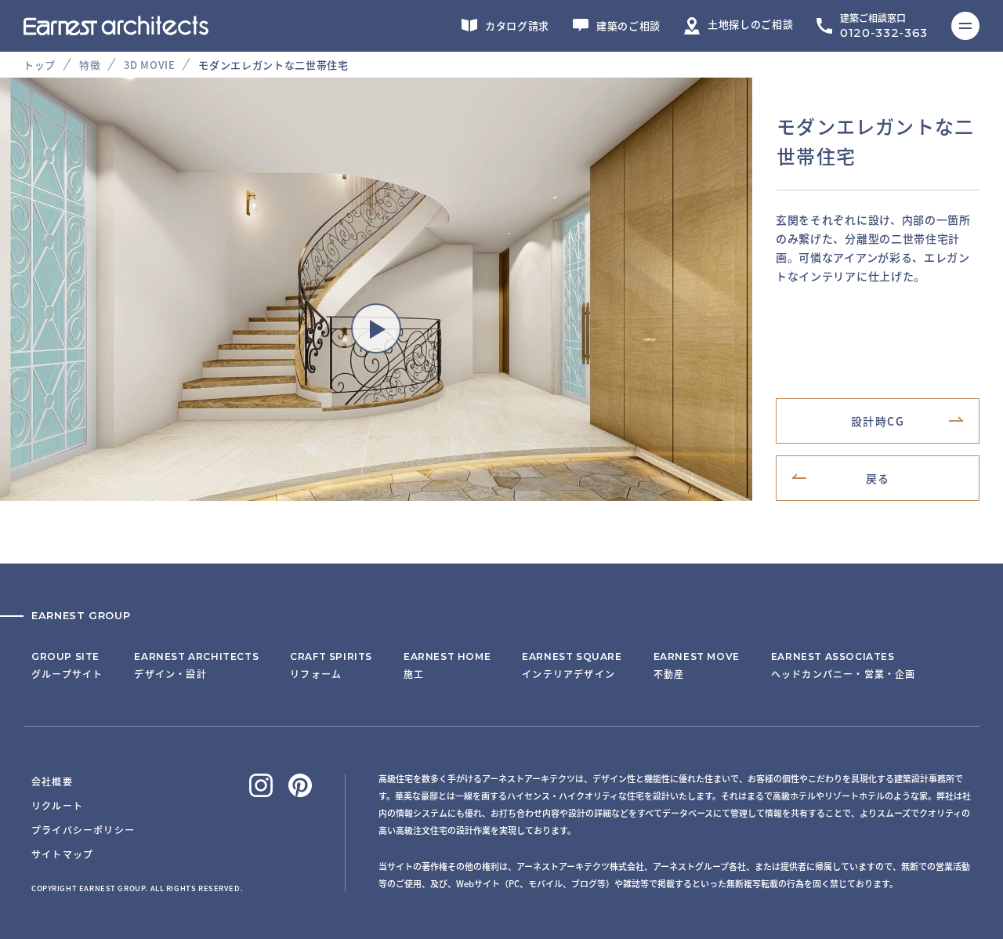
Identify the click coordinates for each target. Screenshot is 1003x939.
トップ (40, 64)
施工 (447, 665)
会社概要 (52, 781)
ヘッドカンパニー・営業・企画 (843, 665)
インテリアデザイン (571, 665)
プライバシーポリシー (83, 829)
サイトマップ (62, 854)
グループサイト (67, 665)
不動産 (697, 665)
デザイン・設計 (196, 665)
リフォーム (331, 665)
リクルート (57, 805)
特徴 (89, 64)
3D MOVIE (149, 64)
